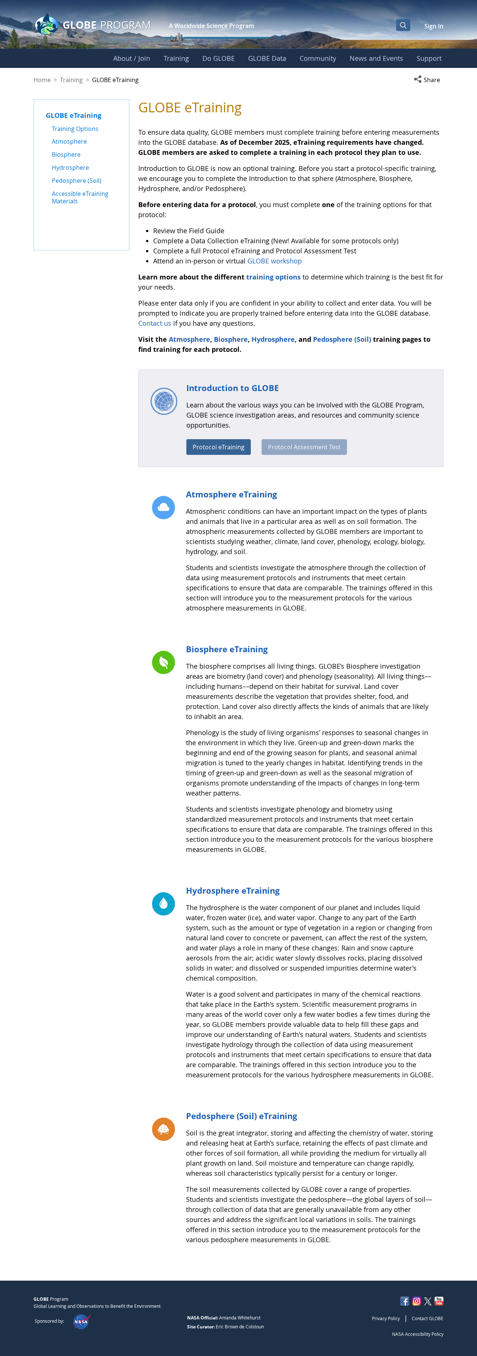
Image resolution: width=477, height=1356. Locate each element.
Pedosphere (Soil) (343, 339)
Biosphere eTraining (227, 648)
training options (273, 276)
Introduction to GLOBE (232, 387)
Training (71, 80)
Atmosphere (189, 339)
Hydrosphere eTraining (232, 890)
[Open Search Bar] (403, 25)
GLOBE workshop (274, 260)
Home (42, 80)
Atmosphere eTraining (231, 494)
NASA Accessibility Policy (417, 1334)
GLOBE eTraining (73, 115)
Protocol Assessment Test (304, 447)
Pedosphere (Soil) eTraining (241, 1115)
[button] (428, 79)
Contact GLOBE (427, 1318)
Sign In (433, 26)
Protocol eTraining (218, 447)
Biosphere (231, 339)
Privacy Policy (386, 1318)
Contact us (154, 323)
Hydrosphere (273, 339)
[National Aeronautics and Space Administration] (81, 1321)
